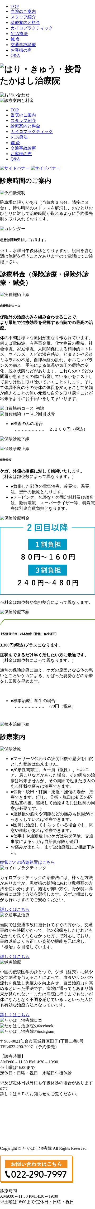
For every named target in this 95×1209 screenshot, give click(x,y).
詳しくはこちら (15, 909)
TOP (15, 6)
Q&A (15, 55)
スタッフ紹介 (23, 17)
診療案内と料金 (25, 22)
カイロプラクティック (32, 28)
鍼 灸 (15, 39)
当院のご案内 (23, 11)
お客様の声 (21, 50)
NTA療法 (19, 33)
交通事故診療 (23, 44)
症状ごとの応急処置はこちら (27, 862)
